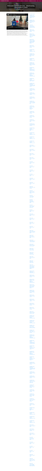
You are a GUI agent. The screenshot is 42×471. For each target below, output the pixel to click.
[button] (18, 1)
